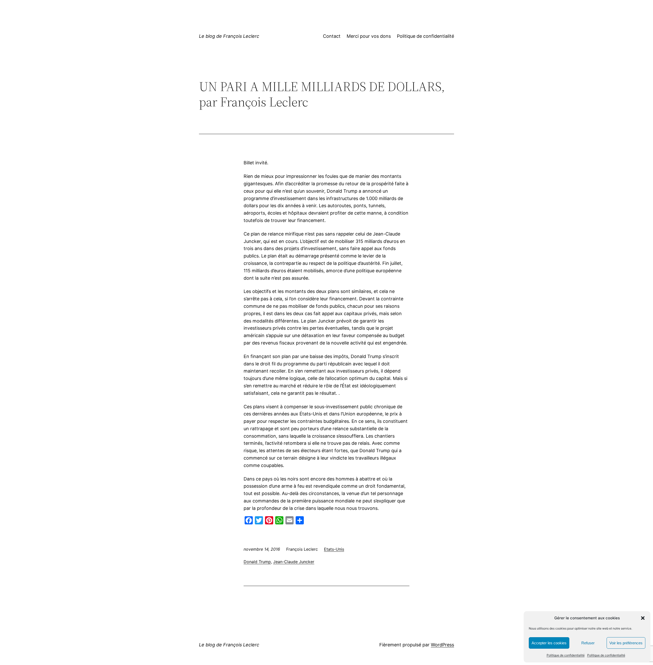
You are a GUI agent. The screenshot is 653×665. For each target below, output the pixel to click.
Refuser (588, 643)
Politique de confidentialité (566, 655)
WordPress (442, 644)
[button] (642, 618)
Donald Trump (257, 561)
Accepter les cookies (549, 643)
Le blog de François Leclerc (229, 36)
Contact (332, 36)
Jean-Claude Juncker (293, 561)
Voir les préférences (626, 643)
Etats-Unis (334, 549)
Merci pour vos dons (369, 36)
